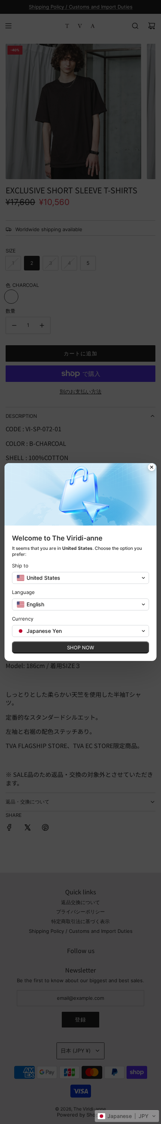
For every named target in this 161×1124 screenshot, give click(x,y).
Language (23, 592)
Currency (22, 619)
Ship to (20, 566)
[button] (127, 1116)
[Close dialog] (151, 468)
